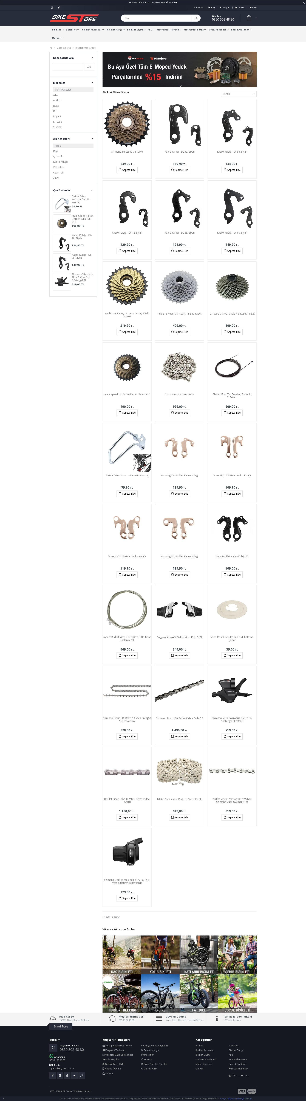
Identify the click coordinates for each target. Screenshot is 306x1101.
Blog (213, 7)
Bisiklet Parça (114, 29)
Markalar (149, 1054)
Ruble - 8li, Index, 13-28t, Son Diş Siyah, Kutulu (127, 315)
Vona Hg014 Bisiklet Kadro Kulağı (127, 556)
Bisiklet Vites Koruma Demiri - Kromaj (127, 475)
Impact (57, 116)
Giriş (254, 7)
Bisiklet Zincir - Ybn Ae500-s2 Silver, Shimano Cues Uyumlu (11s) (232, 800)
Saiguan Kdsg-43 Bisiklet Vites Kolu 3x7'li (179, 637)
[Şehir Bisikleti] (237, 954)
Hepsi (58, 145)
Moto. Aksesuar (217, 29)
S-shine (57, 127)
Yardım (199, 7)
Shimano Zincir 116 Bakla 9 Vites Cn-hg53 (179, 718)
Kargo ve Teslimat (114, 1050)
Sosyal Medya (151, 1050)
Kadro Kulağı (60, 161)
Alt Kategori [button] (61, 138)
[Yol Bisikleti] (160, 954)
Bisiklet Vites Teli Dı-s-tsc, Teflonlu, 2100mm (232, 396)
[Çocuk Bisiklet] (237, 993)
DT (55, 111)
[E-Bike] (160, 993)
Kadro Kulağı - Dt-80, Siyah (232, 232)
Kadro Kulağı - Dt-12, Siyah (127, 232)
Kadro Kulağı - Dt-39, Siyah (180, 151)
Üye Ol (241, 7)
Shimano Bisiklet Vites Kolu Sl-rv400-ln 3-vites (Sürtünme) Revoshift (127, 881)
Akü (150, 29)
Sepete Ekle (129, 170)
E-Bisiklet (71, 29)
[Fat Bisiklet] (199, 993)
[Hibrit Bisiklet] (122, 993)
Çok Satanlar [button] (61, 190)
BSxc (56, 105)
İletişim (226, 7)
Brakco (57, 100)
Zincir (56, 178)
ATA (55, 95)
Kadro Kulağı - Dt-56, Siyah (232, 151)
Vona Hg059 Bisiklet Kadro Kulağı (179, 475)
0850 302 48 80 (223, 19)
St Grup (147, 1059)
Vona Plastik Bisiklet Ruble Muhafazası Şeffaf (232, 638)
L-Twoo (57, 121)
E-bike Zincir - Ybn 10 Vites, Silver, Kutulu (179, 799)
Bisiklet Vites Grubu (85, 47)
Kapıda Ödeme (112, 1068)
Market (56, 38)
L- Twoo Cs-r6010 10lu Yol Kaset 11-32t (232, 313)
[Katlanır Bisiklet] (199, 954)
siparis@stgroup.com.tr (61, 1068)
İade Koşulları (112, 1059)
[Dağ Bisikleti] (122, 954)
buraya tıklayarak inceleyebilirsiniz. (236, 1098)
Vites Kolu (58, 167)
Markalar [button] (59, 82)
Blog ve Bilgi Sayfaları (156, 1045)
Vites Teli (58, 172)
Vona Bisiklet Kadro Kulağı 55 (232, 556)
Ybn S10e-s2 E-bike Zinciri (179, 394)
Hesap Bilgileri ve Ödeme (118, 1045)
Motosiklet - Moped (168, 29)
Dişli (55, 151)
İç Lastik (58, 156)
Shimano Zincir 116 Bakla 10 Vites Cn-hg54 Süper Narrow (127, 719)
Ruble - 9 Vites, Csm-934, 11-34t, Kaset (180, 313)
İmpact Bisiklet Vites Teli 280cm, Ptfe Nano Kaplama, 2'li (127, 638)
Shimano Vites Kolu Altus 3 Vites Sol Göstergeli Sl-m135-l (232, 719)
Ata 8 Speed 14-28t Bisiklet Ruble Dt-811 (127, 394)
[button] (251, 18)
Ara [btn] (89, 67)
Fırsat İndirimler (239, 1068)
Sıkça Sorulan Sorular (155, 1064)
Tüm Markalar (63, 89)
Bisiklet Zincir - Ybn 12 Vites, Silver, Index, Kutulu (127, 800)
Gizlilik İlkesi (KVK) (114, 1064)
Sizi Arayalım (150, 1068)
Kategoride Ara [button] (63, 58)
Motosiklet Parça (194, 29)
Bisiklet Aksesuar (91, 29)
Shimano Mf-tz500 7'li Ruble (127, 151)
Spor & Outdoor (240, 29)
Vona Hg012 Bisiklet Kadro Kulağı (179, 556)
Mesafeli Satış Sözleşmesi (118, 1054)
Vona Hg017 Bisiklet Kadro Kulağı (232, 475)
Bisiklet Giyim (135, 29)
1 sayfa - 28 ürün (111, 916)
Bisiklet (56, 29)
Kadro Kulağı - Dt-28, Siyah (180, 232)
